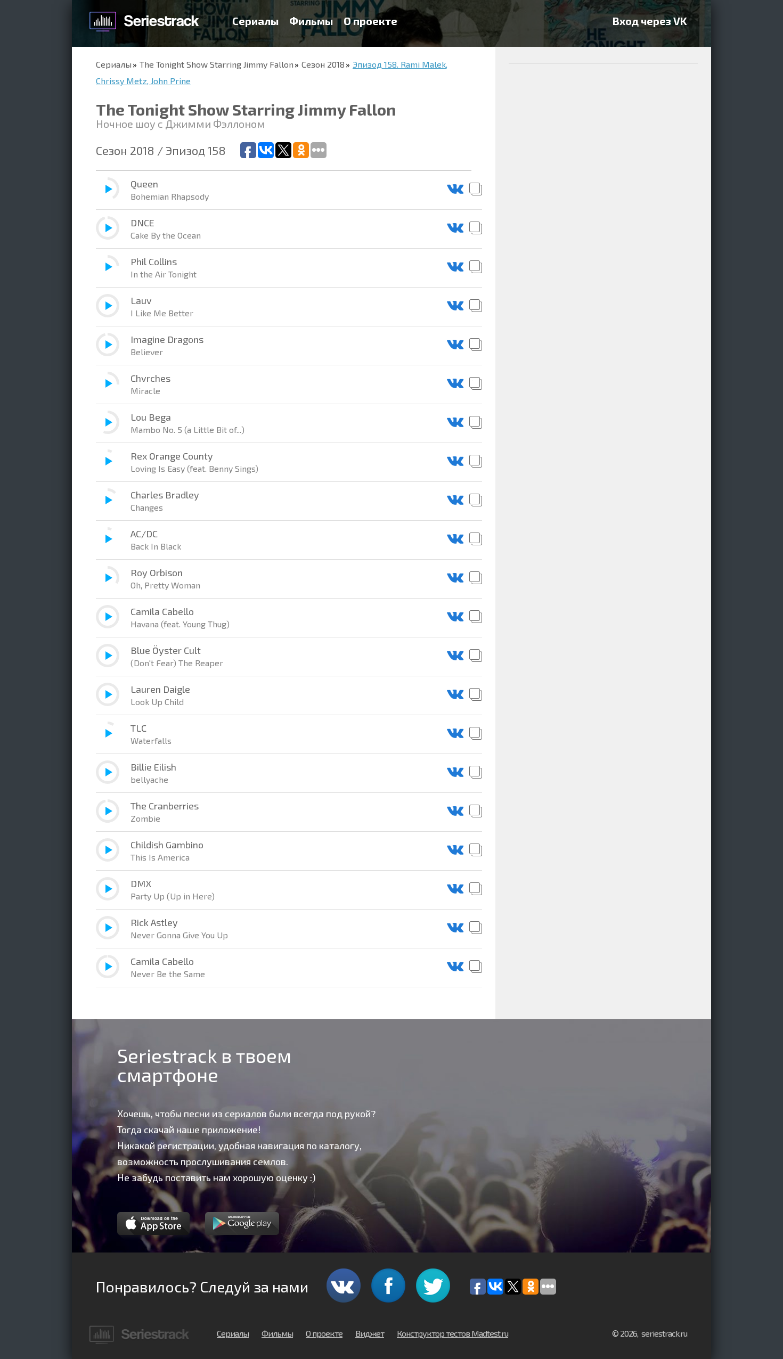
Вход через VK (650, 20)
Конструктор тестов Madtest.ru (452, 1333)
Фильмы (311, 20)
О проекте (370, 20)
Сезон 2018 (323, 64)
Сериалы (255, 20)
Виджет (369, 1333)
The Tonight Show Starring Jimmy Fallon (216, 64)
